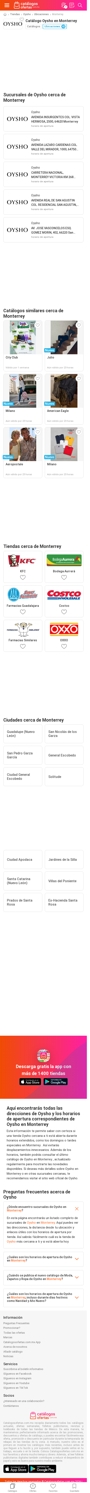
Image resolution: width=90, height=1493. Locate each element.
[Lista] (71, 5)
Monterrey (14, 1210)
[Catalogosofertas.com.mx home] (27, 5)
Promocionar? (11, 1327)
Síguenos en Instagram (17, 1378)
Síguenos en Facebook (17, 1373)
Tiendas (15, 14)
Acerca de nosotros (15, 1346)
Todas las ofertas (14, 1332)
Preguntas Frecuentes (16, 1323)
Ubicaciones (41, 14)
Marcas (7, 1337)
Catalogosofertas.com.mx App (22, 1342)
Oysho (27, 14)
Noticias (8, 1356)
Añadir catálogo (13, 1351)
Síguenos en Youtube (16, 1383)
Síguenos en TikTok (15, 1387)
